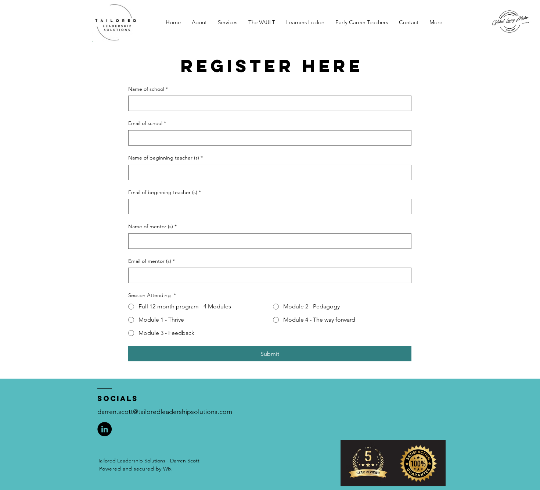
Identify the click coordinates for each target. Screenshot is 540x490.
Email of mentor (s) (151, 261)
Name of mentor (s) (152, 226)
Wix (167, 468)
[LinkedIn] (104, 429)
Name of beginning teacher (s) (165, 157)
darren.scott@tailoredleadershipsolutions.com (164, 412)
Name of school (148, 89)
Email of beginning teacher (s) (164, 192)
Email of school (147, 123)
